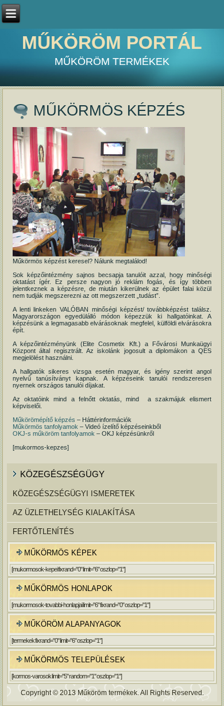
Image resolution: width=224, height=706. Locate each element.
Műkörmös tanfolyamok (45, 426)
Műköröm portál (112, 42)
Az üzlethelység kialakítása (74, 512)
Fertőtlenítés (43, 531)
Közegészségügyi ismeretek (74, 493)
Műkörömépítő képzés (44, 419)
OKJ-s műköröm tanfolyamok (54, 433)
